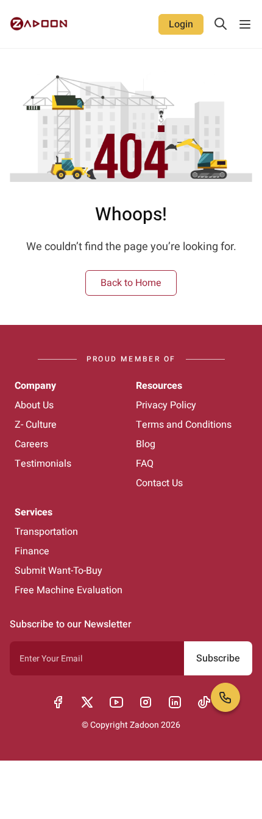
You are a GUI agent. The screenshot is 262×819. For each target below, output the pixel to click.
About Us (34, 405)
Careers (31, 444)
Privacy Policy (166, 405)
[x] (87, 702)
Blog (145, 444)
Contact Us (159, 483)
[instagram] (145, 702)
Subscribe (218, 658)
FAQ (145, 463)
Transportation (46, 532)
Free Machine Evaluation (68, 590)
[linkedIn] (175, 702)
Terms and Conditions (184, 424)
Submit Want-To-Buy (58, 570)
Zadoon (144, 725)
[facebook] (58, 702)
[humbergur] (245, 24)
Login (181, 24)
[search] (220, 23)
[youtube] (116, 702)
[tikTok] (204, 702)
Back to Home (131, 283)
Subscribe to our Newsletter (71, 624)
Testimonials (43, 463)
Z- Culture (36, 424)
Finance (32, 551)
